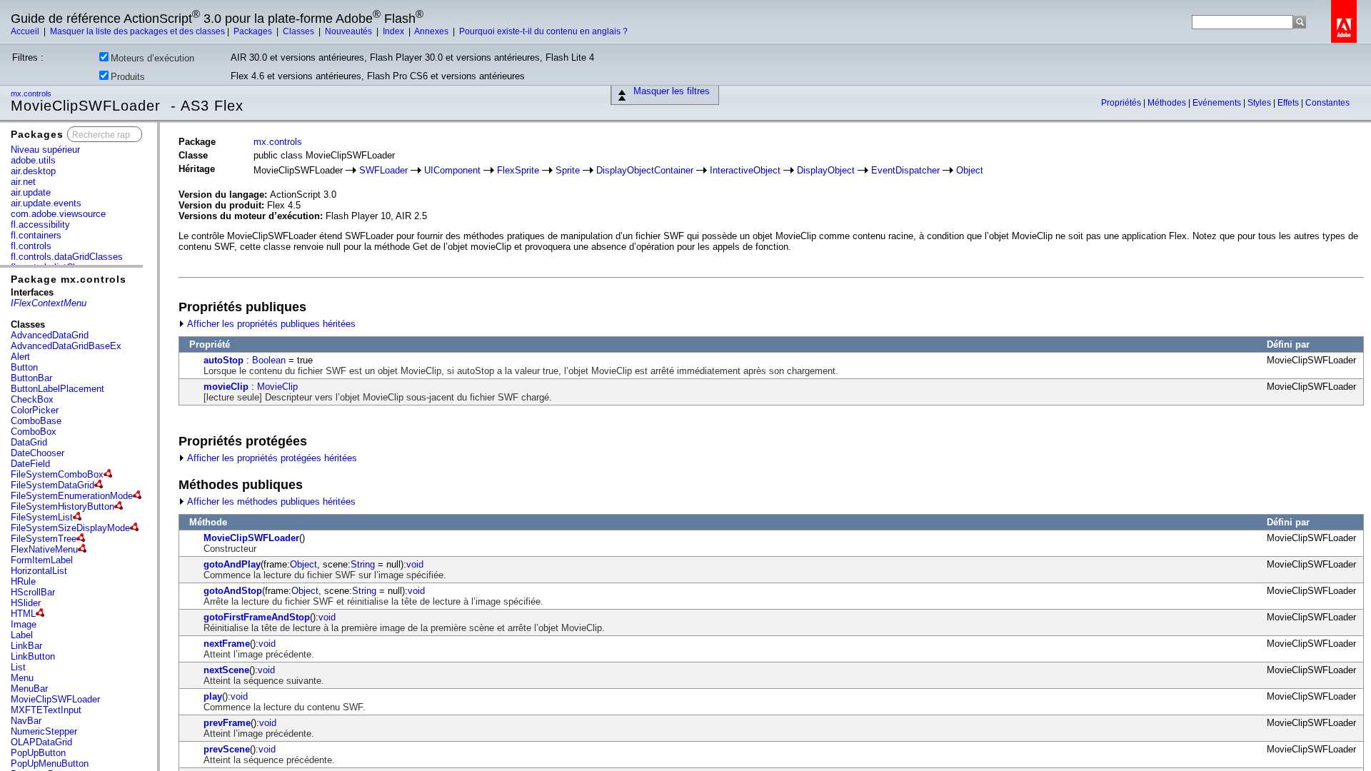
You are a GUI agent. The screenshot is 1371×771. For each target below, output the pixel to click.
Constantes (1327, 103)
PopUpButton (38, 752)
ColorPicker (35, 410)
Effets (1289, 103)
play (213, 696)
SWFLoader (383, 170)
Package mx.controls (68, 279)
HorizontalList (39, 570)
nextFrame (227, 643)
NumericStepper (44, 731)
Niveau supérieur (45, 149)
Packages (253, 31)
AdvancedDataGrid (50, 335)
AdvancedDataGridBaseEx (66, 346)
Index (394, 31)
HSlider (26, 603)
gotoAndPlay (232, 564)
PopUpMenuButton (50, 763)
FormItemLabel (42, 560)
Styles (1260, 103)
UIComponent (452, 170)
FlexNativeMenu (44, 549)
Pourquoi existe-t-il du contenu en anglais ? (543, 31)
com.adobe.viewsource (58, 213)
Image (23, 624)
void (414, 564)
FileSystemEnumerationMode (72, 495)
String (363, 564)
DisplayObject (826, 170)
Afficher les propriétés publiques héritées (270, 323)
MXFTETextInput (46, 710)
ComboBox (33, 431)
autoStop (223, 360)
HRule (23, 581)
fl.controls (31, 246)
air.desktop (33, 171)
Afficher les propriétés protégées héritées (271, 458)
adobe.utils (33, 160)
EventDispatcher (905, 170)
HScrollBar (33, 592)
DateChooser (37, 453)
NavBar (26, 720)
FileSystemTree (43, 538)
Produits (128, 76)
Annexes (432, 31)
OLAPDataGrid (41, 742)
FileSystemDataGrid (52, 485)
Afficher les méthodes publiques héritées (270, 501)
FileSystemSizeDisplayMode (70, 528)
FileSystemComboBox (57, 474)
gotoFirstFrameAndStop (257, 617)
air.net (23, 181)
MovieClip (277, 386)
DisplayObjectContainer (644, 170)
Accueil (26, 31)
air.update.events (46, 203)
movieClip (226, 386)
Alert (20, 356)
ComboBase (36, 420)
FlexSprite (518, 170)
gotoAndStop (233, 590)
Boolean (269, 360)
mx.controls (32, 93)
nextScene (226, 670)
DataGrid (29, 442)
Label (22, 635)
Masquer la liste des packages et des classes (137, 31)
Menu (22, 677)
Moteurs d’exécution (152, 58)
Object (969, 170)
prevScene (227, 749)
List (18, 667)
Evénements (1217, 103)
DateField (30, 463)
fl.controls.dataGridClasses (67, 256)
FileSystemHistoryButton (62, 506)
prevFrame (227, 722)
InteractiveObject (745, 170)
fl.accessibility (40, 224)
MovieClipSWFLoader (55, 699)
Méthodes (1167, 103)
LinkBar (26, 645)
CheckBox (32, 399)
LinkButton (33, 656)
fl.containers (36, 235)
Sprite (568, 170)
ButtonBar (31, 378)
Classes (299, 31)
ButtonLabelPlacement (57, 388)
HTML (23, 613)
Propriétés (1122, 103)
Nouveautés (349, 31)
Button (24, 367)
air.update (31, 192)
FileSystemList (42, 517)
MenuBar (29, 688)
